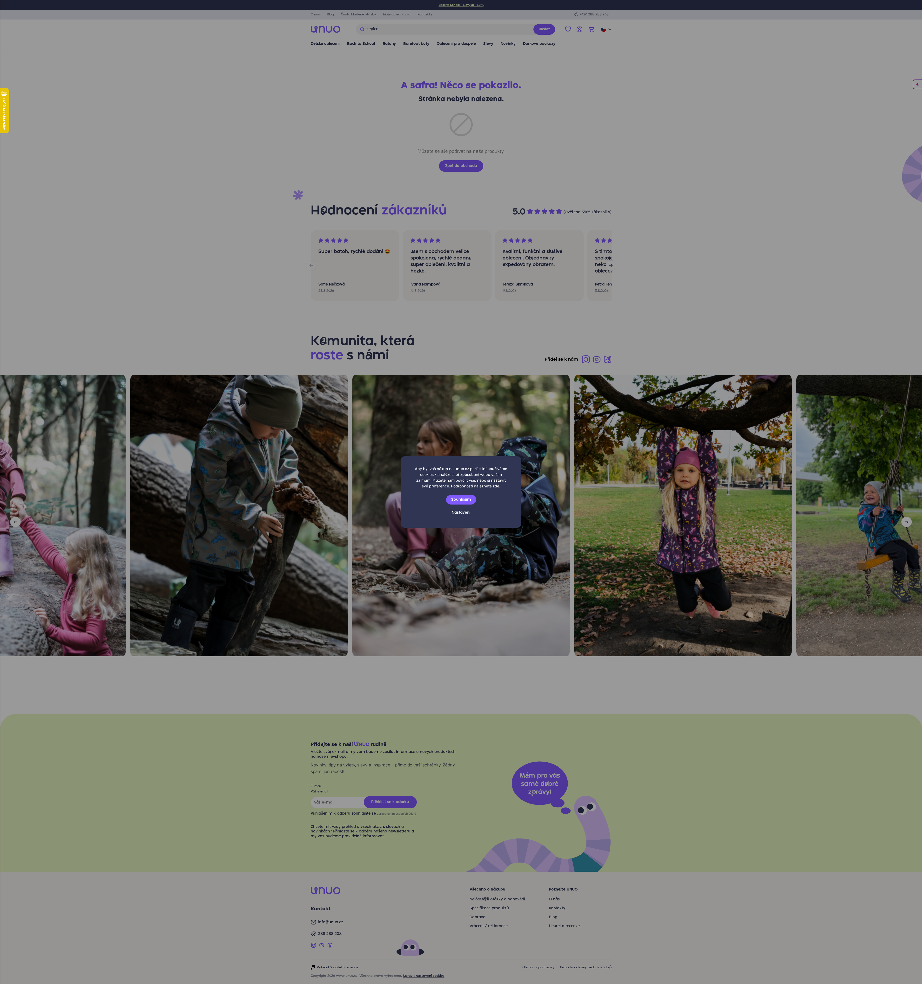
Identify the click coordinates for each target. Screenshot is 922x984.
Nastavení (461, 513)
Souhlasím (461, 500)
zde (496, 486)
